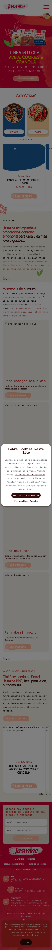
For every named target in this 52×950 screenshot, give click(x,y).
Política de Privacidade (30, 474)
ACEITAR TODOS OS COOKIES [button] (26, 495)
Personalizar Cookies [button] (26, 501)
